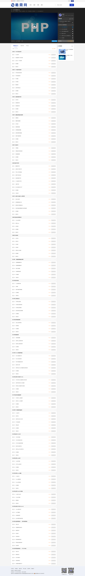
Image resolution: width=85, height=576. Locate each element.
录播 (38, 4)
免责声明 (28, 568)
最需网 (63, 14)
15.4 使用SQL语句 (63, 33)
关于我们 (12, 568)
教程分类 (20, 568)
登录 (59, 21)
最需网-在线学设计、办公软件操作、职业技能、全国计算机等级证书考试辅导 (19, 5)
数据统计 (32, 568)
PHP (26, 11)
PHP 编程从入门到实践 (31, 11)
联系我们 (16, 568)
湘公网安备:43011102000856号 (39, 573)
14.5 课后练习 (62, 22)
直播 (34, 4)
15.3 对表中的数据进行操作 (64, 31)
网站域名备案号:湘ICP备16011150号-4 (28, 573)
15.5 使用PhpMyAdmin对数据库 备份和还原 (66, 35)
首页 (30, 4)
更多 (72, 46)
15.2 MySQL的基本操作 (63, 29)
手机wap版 (24, 568)
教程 (42, 4)
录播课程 (16, 11)
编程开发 (23, 11)
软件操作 (20, 11)
